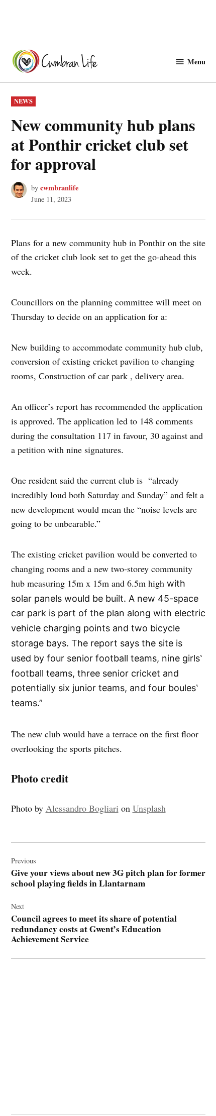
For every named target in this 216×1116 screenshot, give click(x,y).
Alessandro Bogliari (82, 808)
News (23, 100)
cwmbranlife (59, 187)
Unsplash (149, 808)
